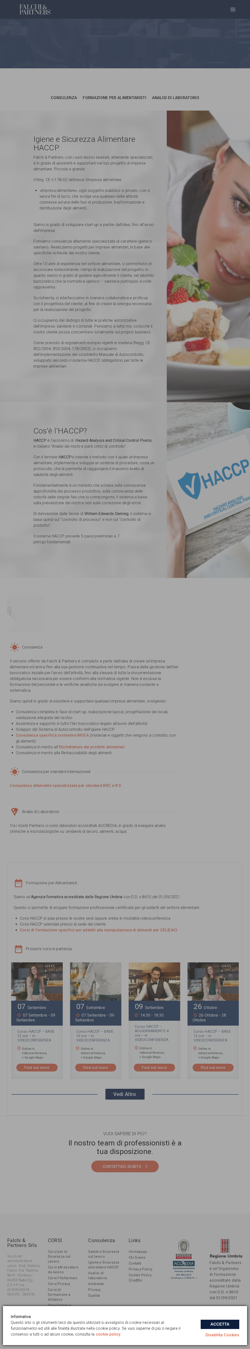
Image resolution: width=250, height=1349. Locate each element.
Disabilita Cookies (222, 1335)
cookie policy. (108, 1334)
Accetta (219, 1324)
